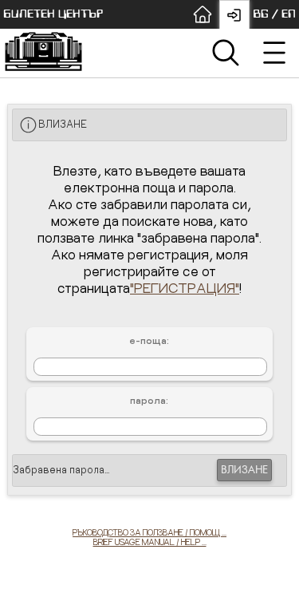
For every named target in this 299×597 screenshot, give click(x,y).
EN (288, 14)
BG (261, 14)
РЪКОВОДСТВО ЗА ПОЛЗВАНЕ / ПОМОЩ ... (149, 532)
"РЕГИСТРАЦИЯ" (184, 287)
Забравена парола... (61, 470)
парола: (149, 400)
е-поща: (149, 340)
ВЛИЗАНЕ (244, 470)
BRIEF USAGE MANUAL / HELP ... (150, 542)
